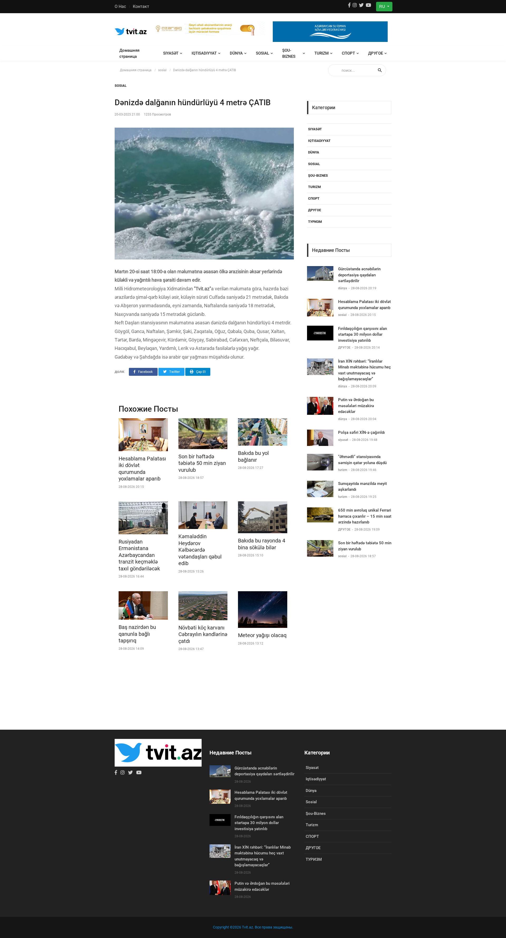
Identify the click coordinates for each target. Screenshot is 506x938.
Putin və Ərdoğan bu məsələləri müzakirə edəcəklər (356, 405)
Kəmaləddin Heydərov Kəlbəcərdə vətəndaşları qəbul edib (200, 549)
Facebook (145, 372)
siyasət (170, 53)
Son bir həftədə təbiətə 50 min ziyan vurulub (202, 463)
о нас (120, 6)
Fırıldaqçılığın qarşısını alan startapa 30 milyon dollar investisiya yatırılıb (362, 334)
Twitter (174, 372)
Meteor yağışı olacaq (262, 635)
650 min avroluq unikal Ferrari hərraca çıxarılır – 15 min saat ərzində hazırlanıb (364, 516)
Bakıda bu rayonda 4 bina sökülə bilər (261, 544)
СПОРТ (348, 53)
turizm (321, 53)
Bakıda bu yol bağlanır (253, 456)
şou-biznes (288, 53)
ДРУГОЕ (375, 53)
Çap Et (200, 372)
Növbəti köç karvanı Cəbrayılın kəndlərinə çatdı (202, 634)
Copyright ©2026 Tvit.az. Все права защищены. (253, 927)
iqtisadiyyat (204, 53)
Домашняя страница (129, 53)
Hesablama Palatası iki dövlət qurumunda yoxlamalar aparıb (142, 468)
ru (382, 6)
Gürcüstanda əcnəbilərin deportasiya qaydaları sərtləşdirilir (359, 275)
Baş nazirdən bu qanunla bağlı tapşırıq (137, 634)
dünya (236, 53)
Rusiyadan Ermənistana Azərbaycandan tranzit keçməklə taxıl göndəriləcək (139, 555)
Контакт (141, 6)
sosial (262, 53)
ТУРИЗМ (315, 222)
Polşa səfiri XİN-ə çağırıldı (361, 432)
